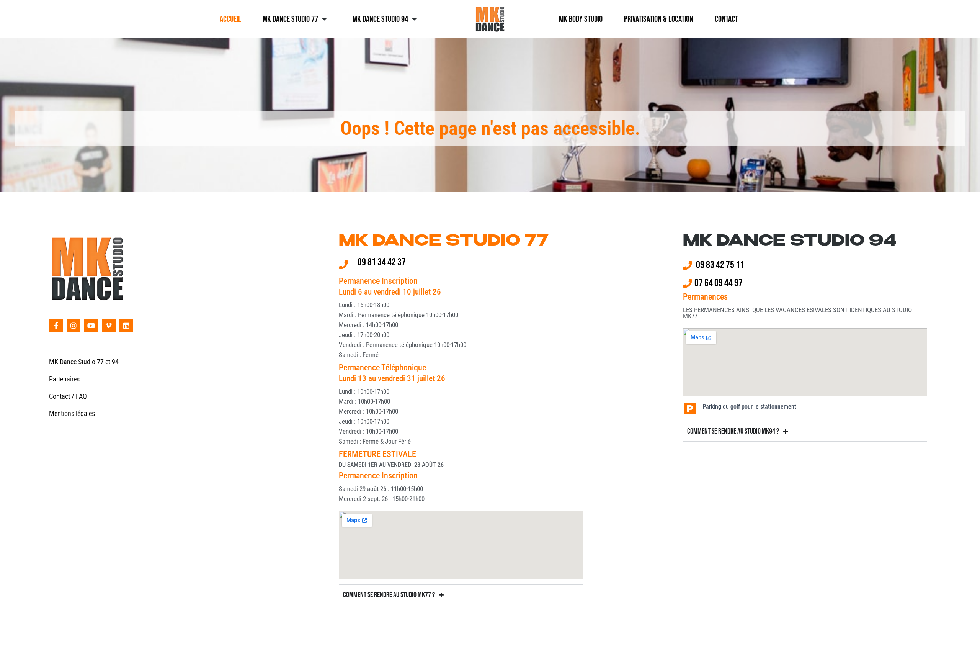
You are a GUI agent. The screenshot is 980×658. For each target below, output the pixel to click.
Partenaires (64, 379)
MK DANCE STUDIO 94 (790, 241)
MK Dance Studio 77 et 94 (84, 362)
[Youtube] (91, 325)
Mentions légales (72, 413)
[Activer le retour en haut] (965, 642)
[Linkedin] (126, 325)
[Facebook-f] (56, 325)
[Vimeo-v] (109, 325)
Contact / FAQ (68, 396)
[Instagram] (73, 325)
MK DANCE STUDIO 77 (444, 241)
